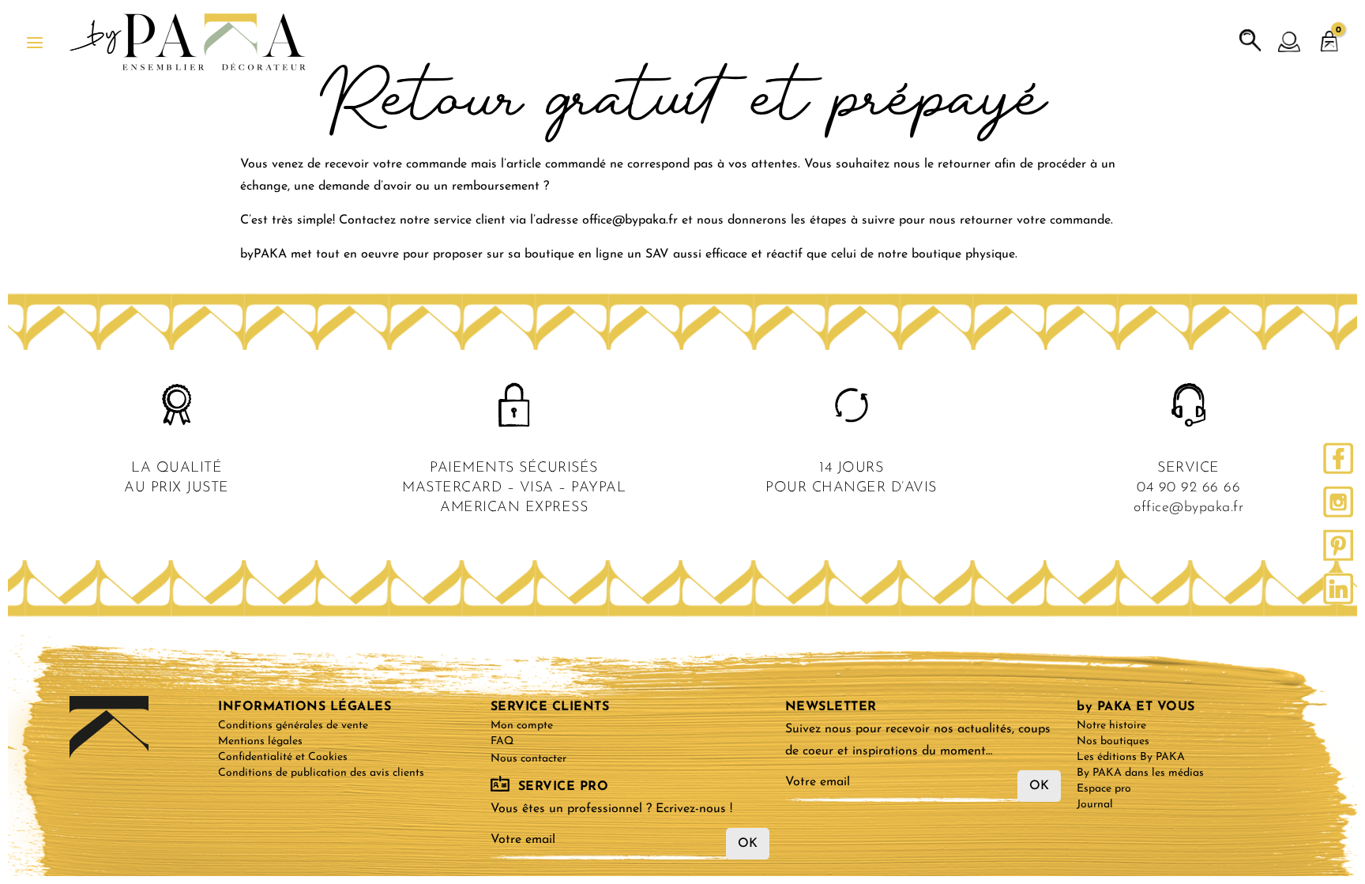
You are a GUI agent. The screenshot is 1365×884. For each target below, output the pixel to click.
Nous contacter (528, 759)
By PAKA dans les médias (1140, 773)
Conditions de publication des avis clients (321, 773)
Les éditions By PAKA (1131, 757)
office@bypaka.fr (1188, 508)
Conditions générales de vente (293, 726)
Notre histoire (1111, 726)
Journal (1095, 805)
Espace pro (1104, 789)
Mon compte (522, 726)
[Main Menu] (35, 42)
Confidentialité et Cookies (283, 757)
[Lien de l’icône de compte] (1290, 43)
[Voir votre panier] (1329, 34)
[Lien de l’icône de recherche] (1250, 41)
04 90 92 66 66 (1188, 488)
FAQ (502, 741)
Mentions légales (260, 741)
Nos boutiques (1113, 741)
